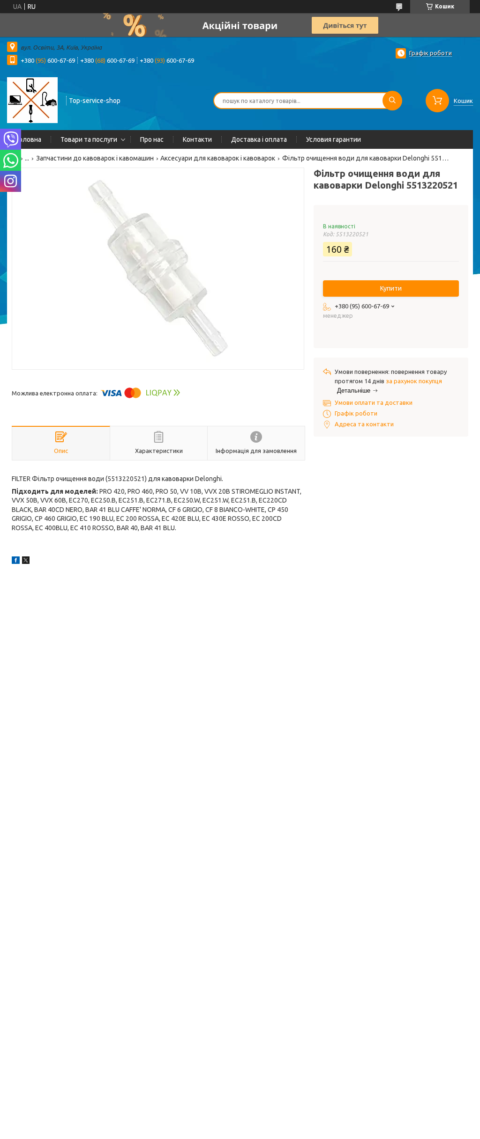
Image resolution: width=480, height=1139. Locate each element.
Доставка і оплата (259, 139)
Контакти (197, 139)
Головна (28, 139)
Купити (391, 288)
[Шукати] (392, 100)
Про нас (152, 139)
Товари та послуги (88, 139)
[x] (26, 561)
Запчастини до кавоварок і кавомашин (95, 158)
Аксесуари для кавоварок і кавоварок (217, 158)
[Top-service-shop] (32, 99)
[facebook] (16, 561)
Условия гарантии (333, 139)
